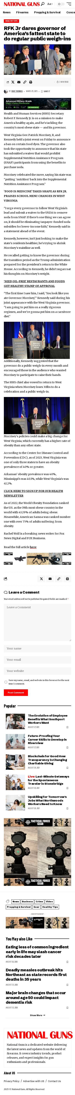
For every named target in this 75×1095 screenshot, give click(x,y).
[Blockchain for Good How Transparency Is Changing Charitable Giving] (15, 762)
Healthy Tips (11, 21)
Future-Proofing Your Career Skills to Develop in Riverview (47, 739)
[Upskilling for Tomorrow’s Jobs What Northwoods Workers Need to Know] (15, 802)
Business (27, 901)
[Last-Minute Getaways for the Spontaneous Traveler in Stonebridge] (15, 782)
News (15, 901)
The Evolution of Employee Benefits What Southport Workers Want (48, 719)
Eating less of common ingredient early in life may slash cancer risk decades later (37, 951)
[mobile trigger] (68, 4)
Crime (39, 901)
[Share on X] (13, 82)
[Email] (19, 82)
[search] (42, 4)
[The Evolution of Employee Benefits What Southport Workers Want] (15, 721)
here (33, 547)
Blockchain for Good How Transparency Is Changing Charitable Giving (47, 759)
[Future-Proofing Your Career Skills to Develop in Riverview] (15, 741)
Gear (36, 907)
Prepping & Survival (19, 907)
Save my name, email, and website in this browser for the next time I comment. (39, 682)
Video (49, 901)
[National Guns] (22, 4)
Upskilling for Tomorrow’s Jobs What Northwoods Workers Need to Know (47, 800)
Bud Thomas (17, 91)
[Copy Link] (25, 82)
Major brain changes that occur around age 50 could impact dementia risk (36, 997)
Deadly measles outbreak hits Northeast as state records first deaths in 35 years (36, 975)
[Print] (30, 82)
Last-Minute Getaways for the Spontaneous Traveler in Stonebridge (48, 780)
